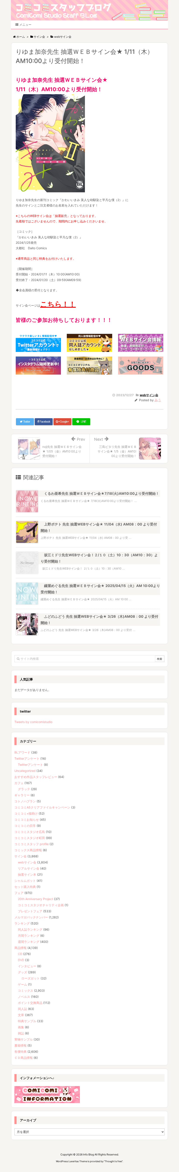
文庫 (21, 1015)
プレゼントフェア (30, 911)
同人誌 (22, 1009)
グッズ (22, 972)
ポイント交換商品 (30, 1003)
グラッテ (24, 789)
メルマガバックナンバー (31, 917)
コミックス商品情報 (28, 850)
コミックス (25, 990)
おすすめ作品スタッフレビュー (35, 777)
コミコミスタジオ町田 (29, 838)
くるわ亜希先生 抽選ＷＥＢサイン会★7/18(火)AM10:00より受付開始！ (101, 493)
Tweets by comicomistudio (33, 722)
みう (158, 400)
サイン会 (20, 856)
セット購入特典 (25, 887)
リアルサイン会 (28, 868)
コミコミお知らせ (26, 819)
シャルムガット (25, 880)
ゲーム (22, 984)
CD (20, 954)
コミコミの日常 (25, 825)
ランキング (22, 923)
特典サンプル (27, 1021)
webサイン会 (149, 395)
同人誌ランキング (30, 929)
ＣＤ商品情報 (23, 1057)
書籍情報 (20, 1045)
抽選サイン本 (27, 874)
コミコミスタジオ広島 (29, 832)
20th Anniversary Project (35, 899)
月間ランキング (28, 935)
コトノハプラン (25, 801)
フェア (19, 893)
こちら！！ (58, 304)
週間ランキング (28, 941)
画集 (21, 1027)
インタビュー (27, 966)
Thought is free (113, 1161)
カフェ (19, 783)
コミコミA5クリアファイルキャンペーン (42, 807)
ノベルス (24, 996)
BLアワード (22, 752)
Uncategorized (25, 771)
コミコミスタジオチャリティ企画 (41, 905)
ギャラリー (22, 795)
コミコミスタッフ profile (31, 844)
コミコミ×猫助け (26, 813)
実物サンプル (23, 1039)
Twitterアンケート (27, 758)
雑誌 (21, 1033)
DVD (21, 960)
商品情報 (20, 948)
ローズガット (30, 978)
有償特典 (20, 1051)
